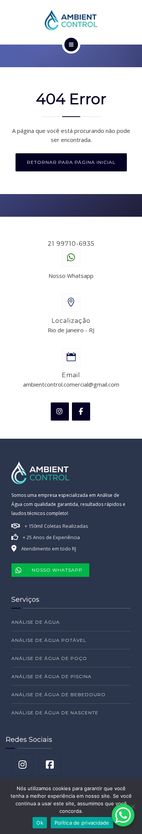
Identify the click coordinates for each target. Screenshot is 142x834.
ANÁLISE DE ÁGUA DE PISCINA (51, 676)
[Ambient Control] (71, 20)
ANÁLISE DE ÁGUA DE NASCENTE (54, 712)
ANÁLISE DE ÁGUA (35, 622)
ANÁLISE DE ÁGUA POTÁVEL (48, 640)
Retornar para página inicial (71, 162)
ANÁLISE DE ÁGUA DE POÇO (49, 658)
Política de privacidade (82, 823)
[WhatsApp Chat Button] (123, 815)
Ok (39, 823)
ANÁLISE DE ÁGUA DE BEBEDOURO (58, 694)
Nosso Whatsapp (57, 570)
